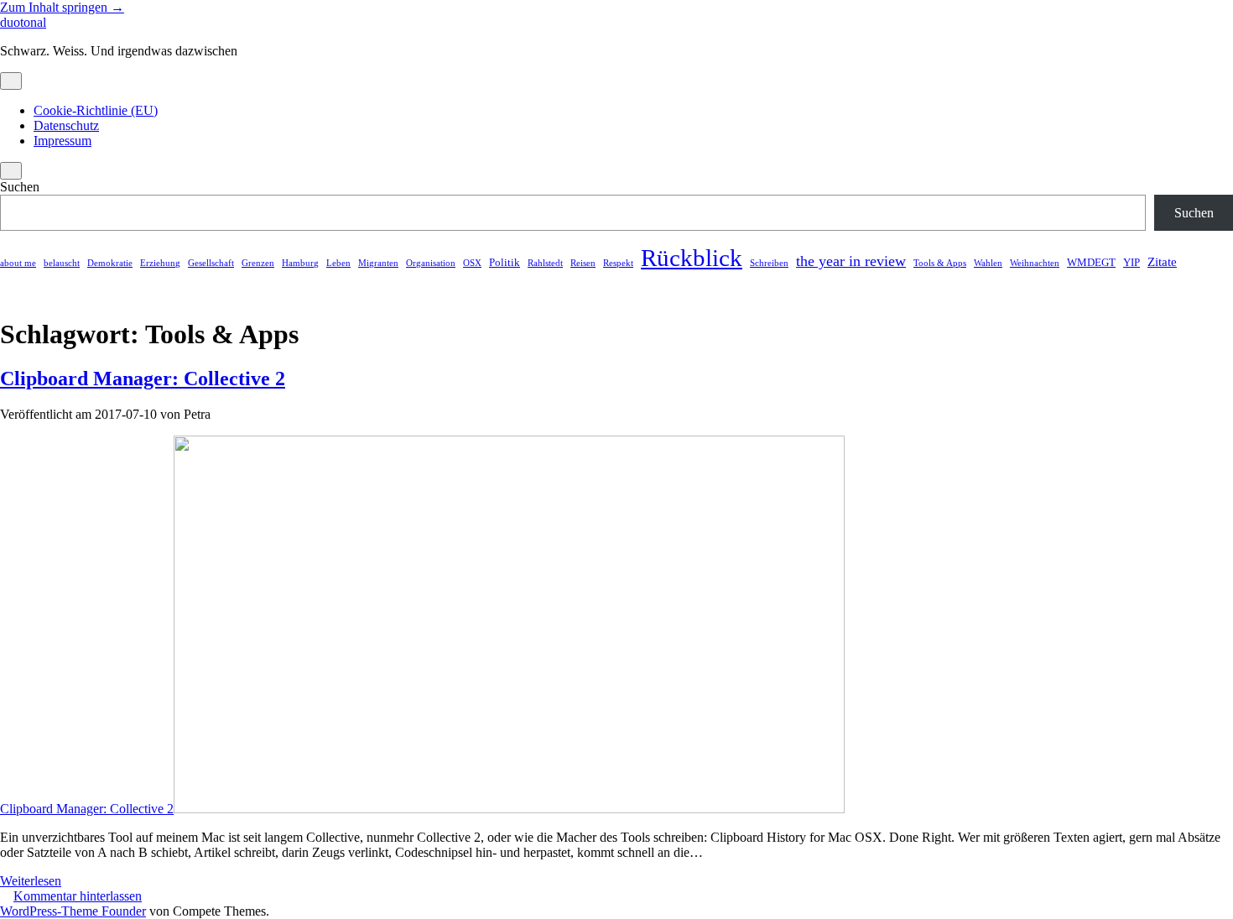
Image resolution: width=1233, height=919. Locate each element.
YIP (1131, 262)
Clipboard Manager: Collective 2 (142, 378)
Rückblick (691, 257)
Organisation (430, 263)
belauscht (62, 263)
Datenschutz (66, 125)
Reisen (583, 263)
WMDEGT (1091, 262)
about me (18, 263)
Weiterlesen (30, 881)
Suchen (19, 187)
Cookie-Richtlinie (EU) (96, 110)
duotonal (23, 22)
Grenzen (258, 263)
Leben (338, 263)
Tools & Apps (939, 263)
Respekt (618, 263)
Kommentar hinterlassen (77, 896)
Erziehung (160, 263)
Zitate (1162, 261)
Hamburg (300, 263)
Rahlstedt (545, 263)
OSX (472, 263)
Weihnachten (1034, 263)
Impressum (62, 140)
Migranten (378, 263)
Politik (504, 262)
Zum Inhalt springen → (62, 7)
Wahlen (988, 263)
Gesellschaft (211, 263)
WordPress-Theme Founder (73, 911)
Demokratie (110, 263)
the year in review (851, 261)
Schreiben (769, 263)
